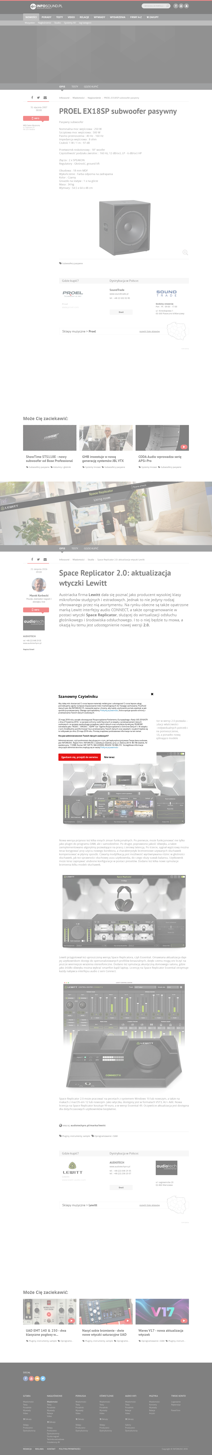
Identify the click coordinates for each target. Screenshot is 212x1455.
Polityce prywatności (109, 747)
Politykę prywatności (109, 710)
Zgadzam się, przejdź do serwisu (79, 757)
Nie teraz (109, 757)
